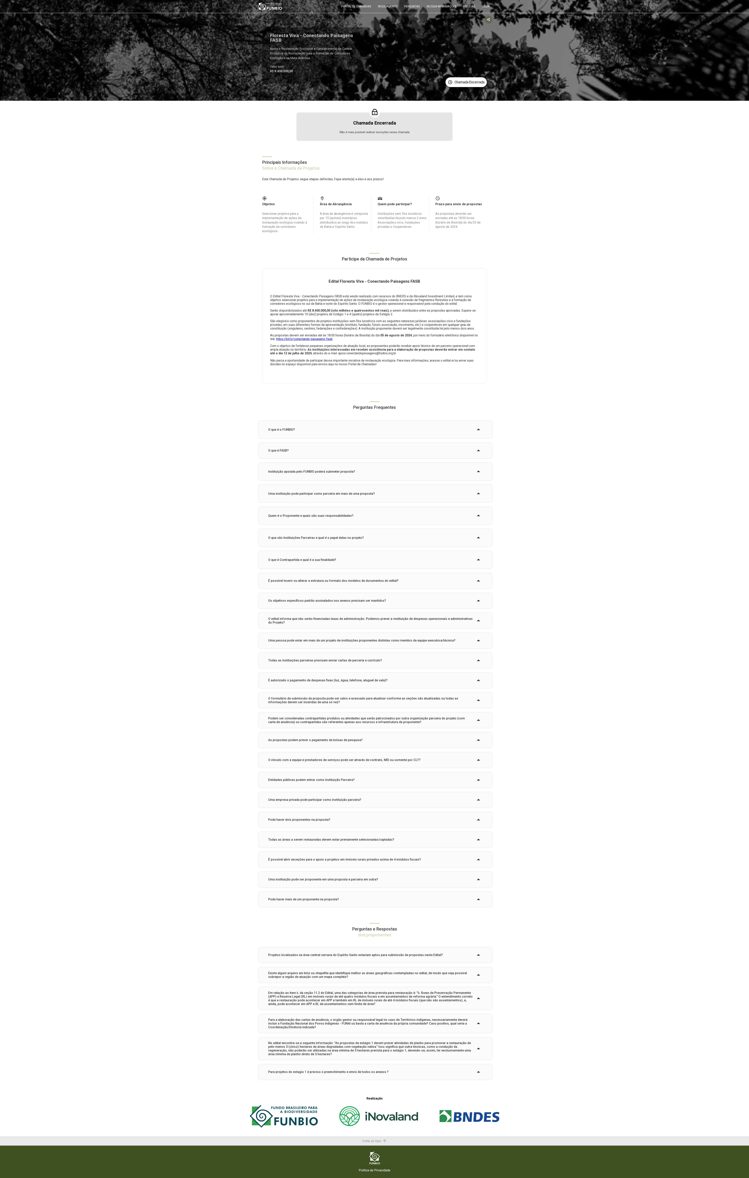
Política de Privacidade (374, 1170)
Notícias (469, 6)
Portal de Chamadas (356, 6)
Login (486, 6)
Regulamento (388, 6)
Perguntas (412, 6)
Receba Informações (441, 6)
